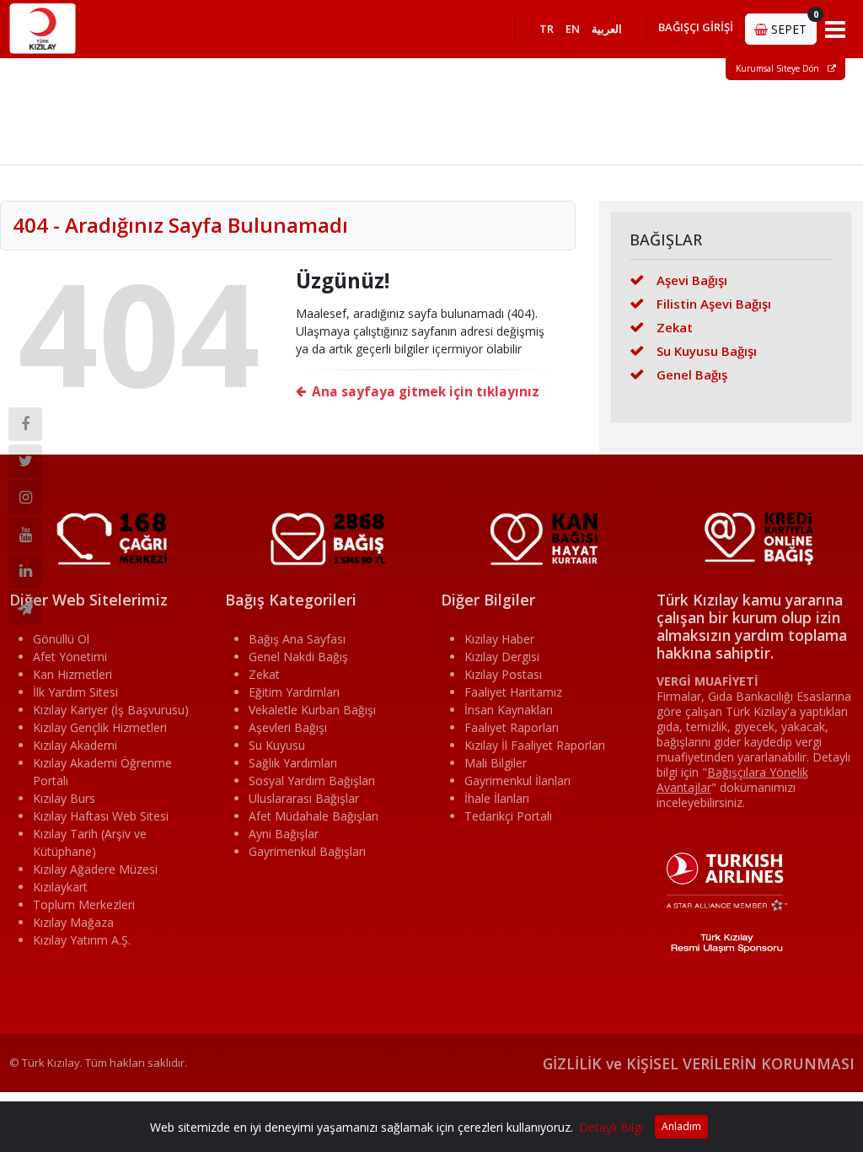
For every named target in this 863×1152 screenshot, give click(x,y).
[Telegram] (25, 608)
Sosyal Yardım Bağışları (312, 780)
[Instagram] (25, 497)
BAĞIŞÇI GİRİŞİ (695, 27)
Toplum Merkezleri (84, 904)
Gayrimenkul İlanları (517, 780)
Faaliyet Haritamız (513, 692)
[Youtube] (25, 535)
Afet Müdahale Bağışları (313, 816)
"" (732, 779)
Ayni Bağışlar (284, 834)
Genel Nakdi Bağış (298, 657)
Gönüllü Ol (61, 639)
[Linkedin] (25, 571)
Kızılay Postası (503, 674)
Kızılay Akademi (75, 745)
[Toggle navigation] (836, 28)
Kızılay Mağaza (73, 922)
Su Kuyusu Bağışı (707, 350)
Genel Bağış (692, 374)
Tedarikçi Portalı (508, 816)
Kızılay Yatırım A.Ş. (82, 940)
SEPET (792, 25)
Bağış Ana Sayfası (297, 639)
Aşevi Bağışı (692, 280)
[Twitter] (25, 461)
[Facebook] (25, 424)
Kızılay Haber (499, 639)
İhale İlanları (496, 798)
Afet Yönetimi (70, 657)
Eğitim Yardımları (294, 692)
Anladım (681, 1126)
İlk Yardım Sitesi (75, 692)
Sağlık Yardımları (293, 763)
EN (573, 28)
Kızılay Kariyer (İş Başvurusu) (111, 710)
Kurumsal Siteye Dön (779, 68)
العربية (607, 28)
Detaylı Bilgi (611, 1127)
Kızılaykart (60, 887)
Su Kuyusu (277, 745)
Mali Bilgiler (495, 763)
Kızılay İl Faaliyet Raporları (534, 745)
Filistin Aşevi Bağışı (714, 303)
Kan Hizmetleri (72, 674)
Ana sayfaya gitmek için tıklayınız (425, 392)
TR (546, 28)
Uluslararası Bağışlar (304, 798)
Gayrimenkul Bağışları (307, 851)
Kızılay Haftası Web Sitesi (101, 816)
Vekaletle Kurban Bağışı (312, 710)
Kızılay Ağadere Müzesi (95, 869)
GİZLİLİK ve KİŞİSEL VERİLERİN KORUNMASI (699, 1063)
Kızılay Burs (64, 798)
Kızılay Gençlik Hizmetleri (100, 727)
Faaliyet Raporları (511, 727)
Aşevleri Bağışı (288, 727)
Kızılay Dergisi (501, 657)
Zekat (675, 327)
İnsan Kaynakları (508, 710)
